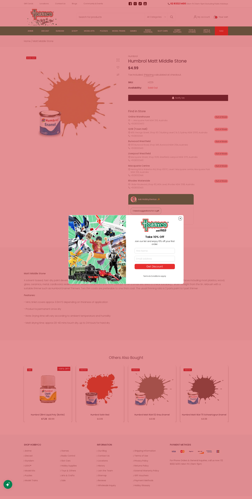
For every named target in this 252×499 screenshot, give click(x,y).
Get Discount (154, 266)
